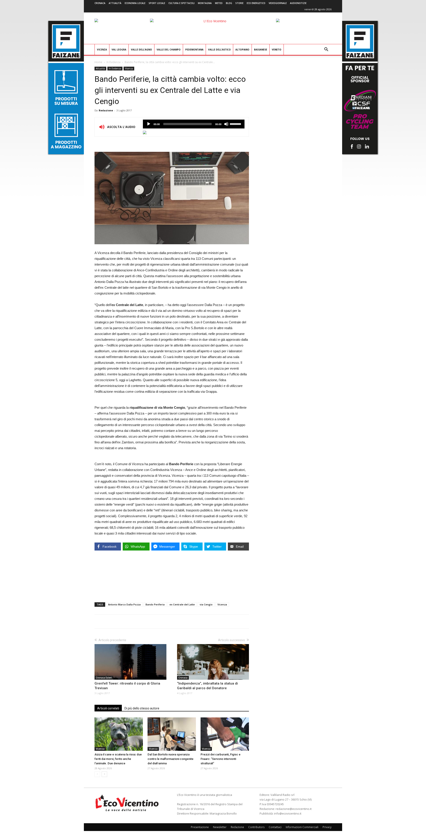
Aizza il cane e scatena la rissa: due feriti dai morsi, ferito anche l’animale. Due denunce (118, 759)
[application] (194, 124)
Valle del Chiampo (169, 49)
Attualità (115, 3)
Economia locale (135, 3)
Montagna (205, 3)
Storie (239, 3)
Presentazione (200, 827)
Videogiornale (278, 3)
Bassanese (260, 49)
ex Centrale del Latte (182, 604)
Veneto (276, 49)
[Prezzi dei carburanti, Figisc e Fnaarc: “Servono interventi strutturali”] (225, 734)
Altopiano (242, 49)
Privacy (327, 827)
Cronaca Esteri (104, 677)
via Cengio (206, 604)
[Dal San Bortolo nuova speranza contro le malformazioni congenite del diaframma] (172, 734)
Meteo (219, 3)
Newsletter (220, 827)
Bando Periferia (155, 604)
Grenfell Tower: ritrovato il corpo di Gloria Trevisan (127, 685)
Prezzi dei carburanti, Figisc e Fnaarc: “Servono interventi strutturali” (221, 759)
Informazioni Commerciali (302, 827)
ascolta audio (148, 124)
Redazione (106, 110)
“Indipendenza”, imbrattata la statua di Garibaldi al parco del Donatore (207, 685)
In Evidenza (113, 62)
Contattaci (275, 827)
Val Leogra (119, 49)
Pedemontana (194, 49)
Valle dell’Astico (219, 49)
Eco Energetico (256, 3)
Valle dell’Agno (141, 49)
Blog (229, 3)
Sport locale (157, 3)
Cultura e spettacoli (181, 3)
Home (98, 62)
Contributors (256, 827)
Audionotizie (298, 3)
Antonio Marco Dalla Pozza (124, 604)
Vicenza (102, 49)
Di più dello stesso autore (141, 708)
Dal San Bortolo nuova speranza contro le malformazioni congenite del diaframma (170, 759)
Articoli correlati (108, 708)
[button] (326, 50)
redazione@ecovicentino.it (294, 809)
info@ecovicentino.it (287, 813)
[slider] (236, 124)
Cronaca (100, 3)
